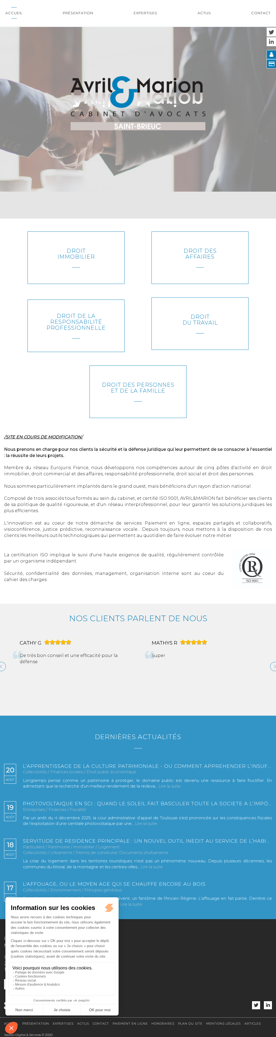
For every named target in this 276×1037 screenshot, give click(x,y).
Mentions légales (223, 1023)
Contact (261, 13)
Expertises (145, 13)
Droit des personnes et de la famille (138, 388)
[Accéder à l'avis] (82, 668)
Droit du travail (200, 320)
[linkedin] (268, 1005)
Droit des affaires (200, 254)
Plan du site (190, 1023)
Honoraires (162, 1023)
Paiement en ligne (130, 1023)
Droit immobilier (76, 254)
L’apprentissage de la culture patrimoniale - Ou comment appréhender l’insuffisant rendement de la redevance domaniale (147, 766)
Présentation (78, 13)
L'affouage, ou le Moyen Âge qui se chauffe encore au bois (114, 884)
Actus (204, 13)
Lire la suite (169, 786)
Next (272, 664)
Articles (252, 1023)
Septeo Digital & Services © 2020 (28, 1035)
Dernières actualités (138, 737)
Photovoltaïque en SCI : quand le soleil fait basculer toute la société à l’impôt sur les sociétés (147, 804)
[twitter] (256, 1005)
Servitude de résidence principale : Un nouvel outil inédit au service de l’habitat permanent (147, 841)
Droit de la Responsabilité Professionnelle (76, 322)
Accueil (14, 13)
